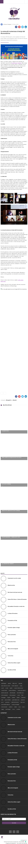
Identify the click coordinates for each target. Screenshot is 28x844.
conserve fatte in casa (18, 688)
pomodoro (7, 702)
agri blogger (3, 683)
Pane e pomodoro (12, 634)
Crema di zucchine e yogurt (14, 663)
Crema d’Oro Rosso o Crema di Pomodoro (17, 599)
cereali (6, 688)
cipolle (11, 688)
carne (21, 685)
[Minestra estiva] (3, 585)
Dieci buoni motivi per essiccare (15, 592)
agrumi (9, 683)
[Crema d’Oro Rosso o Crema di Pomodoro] (3, 599)
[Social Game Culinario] (14, 500)
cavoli (2, 688)
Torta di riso (10, 656)
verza (23, 706)
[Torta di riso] (3, 656)
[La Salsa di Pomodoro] (3, 614)
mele (2, 699)
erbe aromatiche (4, 695)
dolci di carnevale (4, 692)
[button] (2, 486)
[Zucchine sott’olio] (3, 670)
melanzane (23, 697)
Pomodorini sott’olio (12, 620)
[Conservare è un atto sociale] (3, 578)
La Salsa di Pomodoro (13, 613)
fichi (22, 695)
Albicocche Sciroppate (13, 649)
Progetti (9, 400)
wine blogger (8, 709)
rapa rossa (23, 702)
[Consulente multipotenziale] (14, 553)
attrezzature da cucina (5, 685)
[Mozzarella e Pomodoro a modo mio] (3, 607)
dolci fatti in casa (20, 692)
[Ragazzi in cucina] (14, 420)
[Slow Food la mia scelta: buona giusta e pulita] (14, 473)
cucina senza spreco (22, 690)
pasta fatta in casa (15, 699)
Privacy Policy (24, 840)
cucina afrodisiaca (12, 690)
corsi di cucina (4, 690)
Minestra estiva (11, 585)
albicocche (15, 683)
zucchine (18, 709)
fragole (8, 697)
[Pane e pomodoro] (3, 635)
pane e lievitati (7, 699)
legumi (18, 697)
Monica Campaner (7, 24)
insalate (13, 697)
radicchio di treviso (15, 702)
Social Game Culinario (17, 63)
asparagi (20, 683)
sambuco (11, 706)
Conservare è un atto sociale (14, 578)
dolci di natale (12, 692)
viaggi (2, 709)
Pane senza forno (12, 642)
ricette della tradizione (5, 704)
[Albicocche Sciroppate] (3, 649)
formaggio (3, 697)
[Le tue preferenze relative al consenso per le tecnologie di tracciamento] (25, 841)
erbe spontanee (13, 695)
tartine (15, 706)
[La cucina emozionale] (14, 446)
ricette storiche (4, 706)
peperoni (23, 699)
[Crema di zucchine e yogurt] (3, 663)
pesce (2, 702)
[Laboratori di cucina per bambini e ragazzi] (14, 526)
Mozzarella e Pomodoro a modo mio (16, 606)
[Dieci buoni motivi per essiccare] (3, 592)
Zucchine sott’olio (12, 670)
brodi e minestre (15, 685)
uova (20, 706)
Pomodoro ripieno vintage (14, 627)
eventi (15, 400)
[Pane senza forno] (3, 642)
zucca (13, 709)
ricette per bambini (15, 704)
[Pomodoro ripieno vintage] (3, 628)
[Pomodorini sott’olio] (3, 621)
